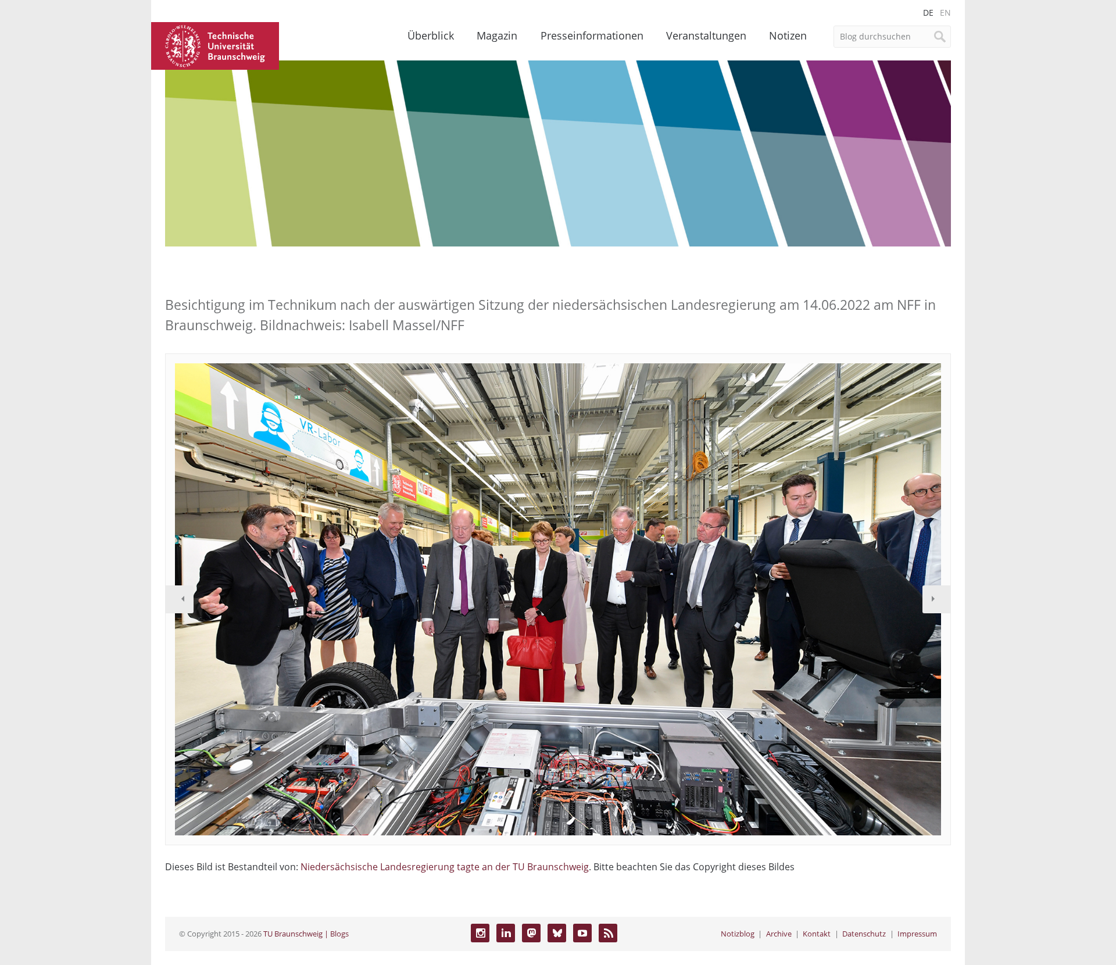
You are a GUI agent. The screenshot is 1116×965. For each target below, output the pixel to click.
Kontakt (817, 933)
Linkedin (505, 933)
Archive (779, 933)
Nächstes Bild (936, 599)
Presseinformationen (592, 35)
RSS (608, 933)
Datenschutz (864, 933)
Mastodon (531, 933)
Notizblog (737, 933)
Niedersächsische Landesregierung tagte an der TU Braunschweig (445, 866)
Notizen (788, 35)
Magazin (497, 35)
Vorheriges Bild (180, 599)
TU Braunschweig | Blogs (306, 933)
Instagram (480, 933)
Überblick (430, 35)
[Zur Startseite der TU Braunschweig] (215, 45)
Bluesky (557, 933)
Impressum (917, 933)
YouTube (582, 933)
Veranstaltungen (706, 35)
